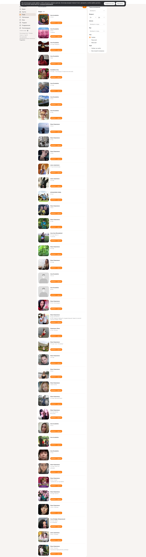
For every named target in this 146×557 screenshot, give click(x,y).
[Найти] (84, 6)
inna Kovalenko (54, 451)
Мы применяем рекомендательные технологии (27, 38)
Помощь (31, 33)
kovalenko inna (54, 70)
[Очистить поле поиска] (81, 6)
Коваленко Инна (55, 328)
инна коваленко (54, 165)
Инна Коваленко (55, 124)
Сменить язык (23, 30)
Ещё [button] (26, 35)
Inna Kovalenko (54, 29)
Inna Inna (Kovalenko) (56, 233)
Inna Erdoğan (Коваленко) (57, 519)
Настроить (120, 3)
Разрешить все (109, 3)
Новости (22, 35)
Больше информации (46, 4)
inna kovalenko (54, 15)
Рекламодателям (24, 33)
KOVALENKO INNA (55, 192)
